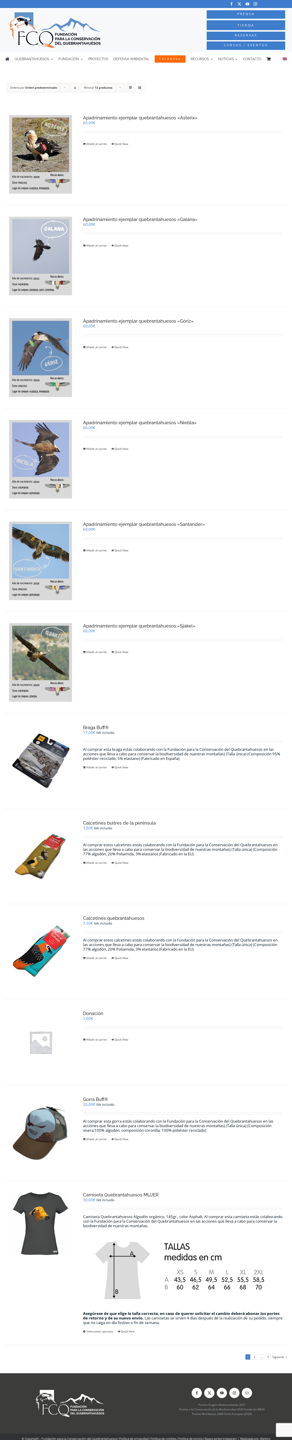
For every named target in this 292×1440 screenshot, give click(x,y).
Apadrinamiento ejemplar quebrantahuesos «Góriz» (138, 321)
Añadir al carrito (96, 144)
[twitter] (239, 4)
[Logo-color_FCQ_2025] (55, 14)
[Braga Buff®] (40, 761)
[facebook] (231, 4)
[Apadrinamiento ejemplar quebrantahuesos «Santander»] (40, 561)
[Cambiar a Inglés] (285, 59)
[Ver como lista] (139, 87)
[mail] (247, 1393)
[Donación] (40, 1042)
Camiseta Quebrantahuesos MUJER (121, 1195)
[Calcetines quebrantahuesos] (40, 951)
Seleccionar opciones (99, 1331)
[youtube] (247, 4)
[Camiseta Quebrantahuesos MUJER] (40, 1223)
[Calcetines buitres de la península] (40, 856)
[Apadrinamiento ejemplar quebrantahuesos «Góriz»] (40, 357)
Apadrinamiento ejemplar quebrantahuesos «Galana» (140, 219)
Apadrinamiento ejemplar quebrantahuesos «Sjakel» (139, 626)
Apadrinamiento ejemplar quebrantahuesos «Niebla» (140, 422)
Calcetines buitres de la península (119, 823)
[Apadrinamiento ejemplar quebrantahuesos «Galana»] (40, 256)
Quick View (121, 144)
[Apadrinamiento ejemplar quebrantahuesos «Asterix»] (40, 154)
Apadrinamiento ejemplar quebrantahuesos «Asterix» (140, 118)
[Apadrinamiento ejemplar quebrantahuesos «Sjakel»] (40, 662)
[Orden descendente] (74, 87)
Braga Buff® (96, 727)
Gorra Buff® (95, 1099)
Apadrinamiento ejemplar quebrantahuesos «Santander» (144, 524)
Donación (93, 1013)
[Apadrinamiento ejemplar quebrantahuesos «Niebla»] (40, 459)
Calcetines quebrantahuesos (113, 918)
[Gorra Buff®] (40, 1133)
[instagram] (255, 4)
